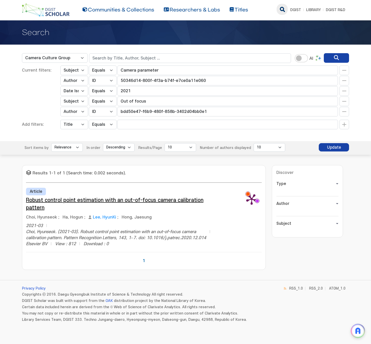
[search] (336, 58)
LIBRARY (313, 10)
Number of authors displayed (225, 148)
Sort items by (36, 148)
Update (334, 147)
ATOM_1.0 (337, 288)
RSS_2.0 (316, 288)
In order (93, 148)
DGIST (295, 10)
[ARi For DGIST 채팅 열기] (358, 331)
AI (311, 58)
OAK (109, 301)
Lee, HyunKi (104, 217)
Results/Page (150, 148)
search (282, 9)
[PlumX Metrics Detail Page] (251, 199)
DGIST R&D (335, 10)
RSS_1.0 (296, 288)
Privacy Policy (34, 288)
